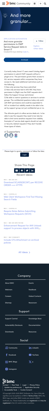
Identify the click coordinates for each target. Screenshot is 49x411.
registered (33, 400)
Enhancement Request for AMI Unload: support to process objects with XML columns (23, 228)
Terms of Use (33, 396)
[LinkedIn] (32, 170)
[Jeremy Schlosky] (16, 135)
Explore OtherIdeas (38, 47)
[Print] (21, 170)
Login (24, 154)
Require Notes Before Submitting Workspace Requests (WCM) (19, 212)
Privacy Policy (35, 385)
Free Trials (15, 385)
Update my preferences (13, 387)
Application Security (32, 387)
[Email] (16, 170)
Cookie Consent (26, 390)
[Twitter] (27, 170)
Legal (24, 385)
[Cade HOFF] (6, 135)
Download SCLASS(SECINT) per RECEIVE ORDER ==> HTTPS (23, 183)
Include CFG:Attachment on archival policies (21, 241)
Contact (5, 385)
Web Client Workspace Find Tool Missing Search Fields (23, 198)
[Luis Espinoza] (11, 135)
